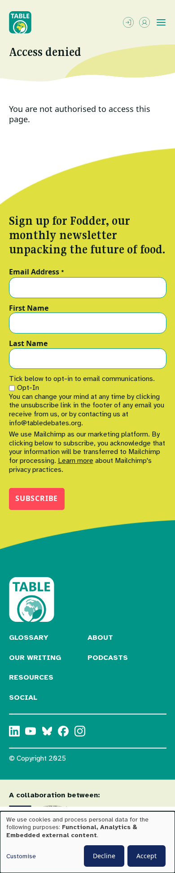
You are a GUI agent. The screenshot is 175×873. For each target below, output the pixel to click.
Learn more (75, 460)
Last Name (28, 343)
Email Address (36, 272)
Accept (146, 856)
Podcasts (108, 657)
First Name (28, 308)
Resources (31, 677)
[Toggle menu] (161, 22)
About (100, 637)
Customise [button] (21, 856)
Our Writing (35, 657)
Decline (104, 856)
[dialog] (87, 842)
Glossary (28, 637)
